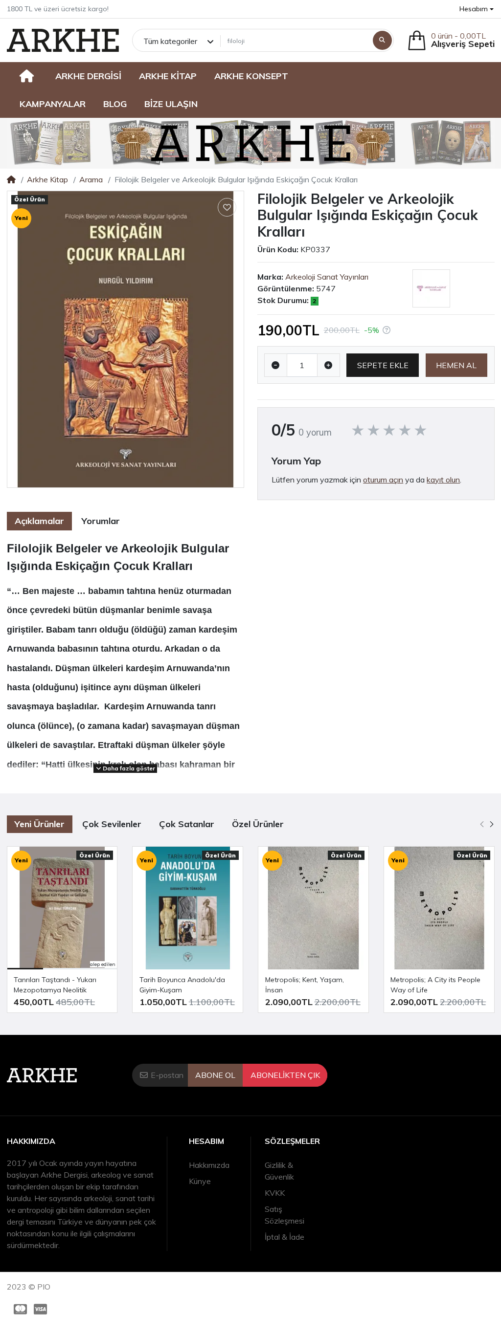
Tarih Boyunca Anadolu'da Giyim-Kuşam (182, 984)
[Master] (19, 1309)
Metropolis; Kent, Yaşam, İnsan (304, 984)
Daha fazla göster (128, 768)
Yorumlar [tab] (101, 520)
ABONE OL (215, 1075)
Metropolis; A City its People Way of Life (435, 984)
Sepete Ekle (383, 365)
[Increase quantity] (328, 365)
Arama (91, 179)
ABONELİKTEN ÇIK (285, 1075)
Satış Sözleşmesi (284, 1215)
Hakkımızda (209, 1165)
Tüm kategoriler (170, 41)
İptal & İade (284, 1237)
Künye (200, 1181)
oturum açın (383, 479)
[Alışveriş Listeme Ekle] (227, 207)
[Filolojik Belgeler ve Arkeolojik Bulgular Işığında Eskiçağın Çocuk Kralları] (125, 339)
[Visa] (42, 1309)
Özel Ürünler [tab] (258, 824)
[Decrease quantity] (275, 365)
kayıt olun (443, 479)
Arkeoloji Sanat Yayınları (326, 277)
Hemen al (456, 365)
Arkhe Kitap (47, 179)
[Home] (11, 179)
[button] (476, 9)
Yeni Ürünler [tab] (40, 824)
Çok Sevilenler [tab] (111, 824)
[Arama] (382, 40)
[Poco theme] (63, 40)
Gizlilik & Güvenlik (279, 1171)
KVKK (275, 1193)
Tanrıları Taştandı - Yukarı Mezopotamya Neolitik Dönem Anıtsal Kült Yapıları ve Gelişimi (62, 985)
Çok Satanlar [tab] (186, 824)
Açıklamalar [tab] (39, 520)
